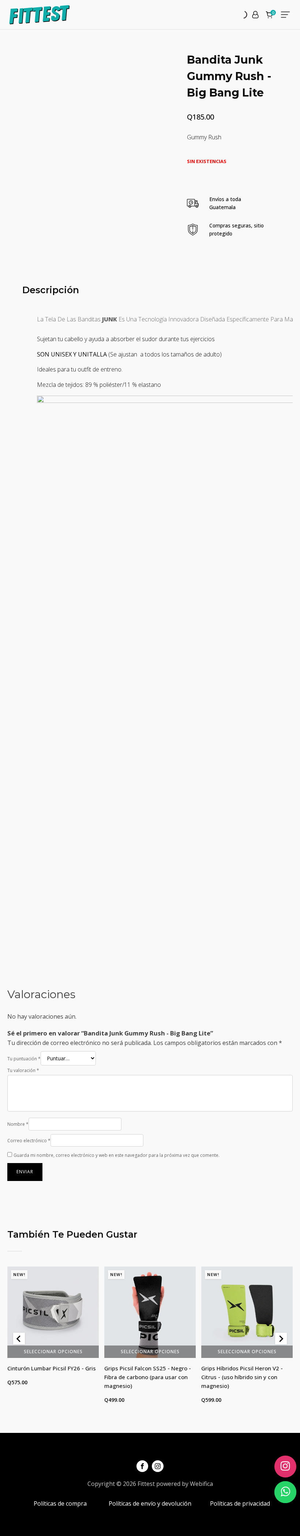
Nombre (18, 1124)
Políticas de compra (60, 1503)
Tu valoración (23, 1070)
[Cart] (270, 15)
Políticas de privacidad (240, 1503)
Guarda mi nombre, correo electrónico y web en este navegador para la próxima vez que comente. (117, 1155)
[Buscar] (237, 14)
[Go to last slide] (19, 1338)
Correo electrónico (28, 1140)
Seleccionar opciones (52, 1351)
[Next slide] (281, 1338)
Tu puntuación (24, 1059)
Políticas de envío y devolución (150, 1503)
